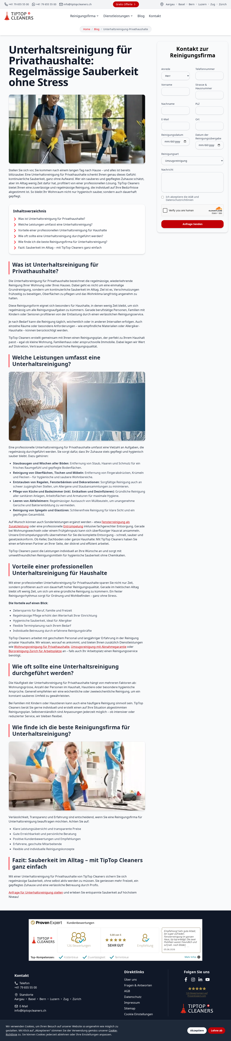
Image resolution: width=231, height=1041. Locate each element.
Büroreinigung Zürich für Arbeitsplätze (35, 651)
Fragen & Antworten (138, 985)
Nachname (168, 103)
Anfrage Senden (192, 224)
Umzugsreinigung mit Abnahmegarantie (98, 647)
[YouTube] (207, 979)
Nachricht (167, 169)
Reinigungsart (170, 154)
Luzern (202, 4)
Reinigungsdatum (172, 134)
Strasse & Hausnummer (203, 86)
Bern (192, 4)
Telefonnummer (205, 69)
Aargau (170, 4)
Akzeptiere (197, 1030)
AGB (127, 991)
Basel (181, 4)
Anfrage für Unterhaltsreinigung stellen (36, 892)
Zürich (223, 4)
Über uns (130, 980)
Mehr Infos (190, 957)
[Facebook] (186, 979)
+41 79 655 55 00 (25, 987)
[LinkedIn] (200, 979)
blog (96, 29)
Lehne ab (216, 1030)
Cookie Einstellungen (138, 1014)
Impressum (132, 1003)
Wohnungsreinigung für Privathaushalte (41, 647)
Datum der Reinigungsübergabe (208, 136)
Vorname (166, 84)
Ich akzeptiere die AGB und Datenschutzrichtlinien (182, 198)
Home (86, 29)
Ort (197, 119)
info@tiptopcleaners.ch (30, 1011)
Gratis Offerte (124, 4)
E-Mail (165, 119)
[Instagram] (193, 979)
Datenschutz (132, 997)
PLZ (197, 103)
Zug (212, 4)
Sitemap (129, 1008)
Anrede (165, 69)
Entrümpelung (73, 526)
